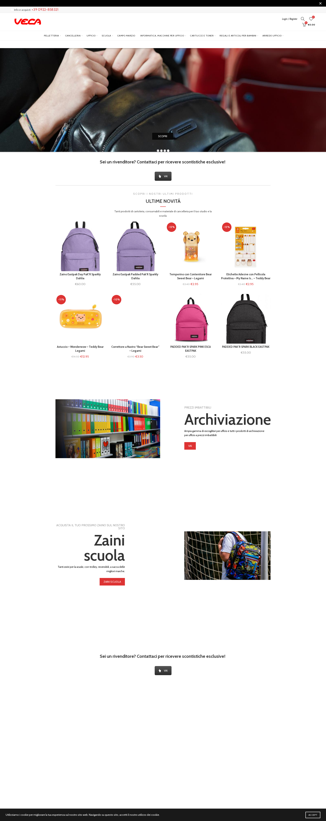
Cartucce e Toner (202, 35)
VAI (166, 176)
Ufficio (91, 35)
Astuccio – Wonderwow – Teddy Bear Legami (80, 348)
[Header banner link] (157, 3)
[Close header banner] (320, 3)
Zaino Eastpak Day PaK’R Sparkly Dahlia (80, 276)
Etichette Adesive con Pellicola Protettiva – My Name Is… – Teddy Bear (245, 276)
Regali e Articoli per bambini (238, 35)
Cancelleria (73, 35)
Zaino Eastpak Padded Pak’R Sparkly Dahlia (135, 276)
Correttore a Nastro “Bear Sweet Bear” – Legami (135, 348)
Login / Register (289, 18)
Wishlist (313, 17)
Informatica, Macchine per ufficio (162, 35)
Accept (312, 814)
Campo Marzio (126, 35)
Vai (190, 446)
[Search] (303, 19)
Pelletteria (51, 35)
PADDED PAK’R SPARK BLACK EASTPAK (245, 347)
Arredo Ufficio (272, 35)
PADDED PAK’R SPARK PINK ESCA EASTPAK (190, 348)
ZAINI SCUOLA (112, 581)
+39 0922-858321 (45, 10)
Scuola (106, 35)
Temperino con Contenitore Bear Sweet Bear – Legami (190, 276)
